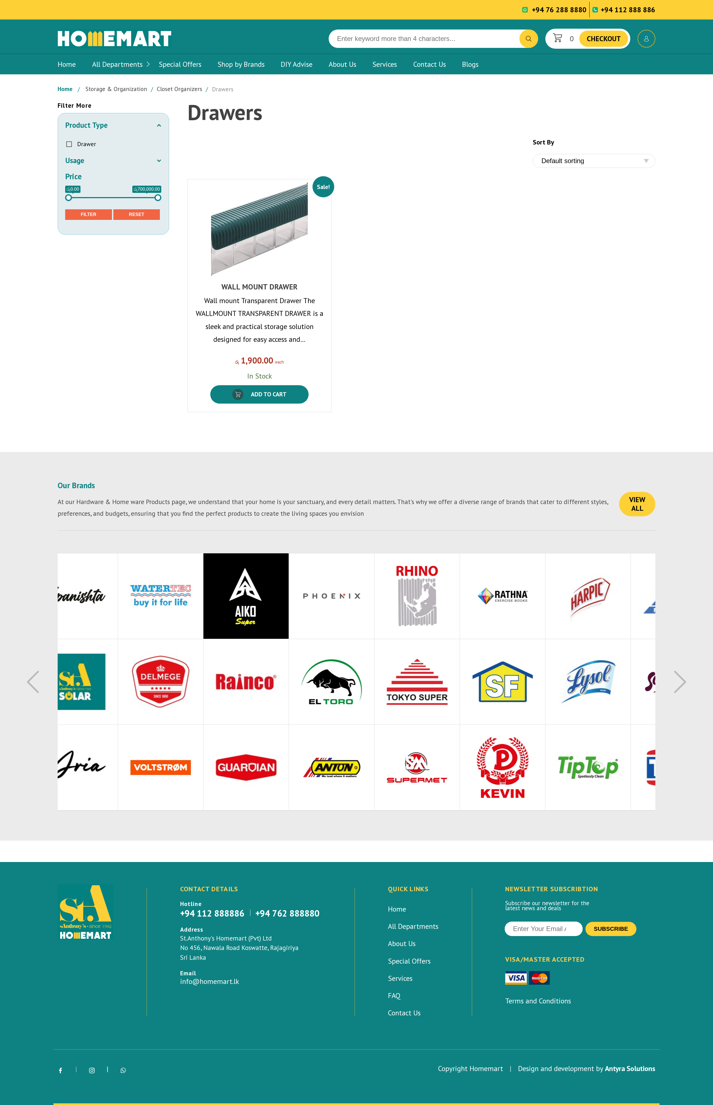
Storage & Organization (116, 89)
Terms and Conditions (538, 1000)
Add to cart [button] (269, 394)
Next (680, 682)
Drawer (86, 144)
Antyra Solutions (630, 1068)
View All (637, 504)
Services (384, 64)
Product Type (86, 125)
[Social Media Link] (60, 1070)
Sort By (543, 142)
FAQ (394, 995)
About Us (342, 64)
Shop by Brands (241, 64)
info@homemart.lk (209, 981)
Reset (136, 214)
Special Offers (180, 64)
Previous (33, 682)
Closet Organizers (179, 89)
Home (67, 64)
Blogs (470, 64)
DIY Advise (296, 64)
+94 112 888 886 (628, 9)
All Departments (117, 64)
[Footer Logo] (85, 912)
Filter (88, 214)
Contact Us (429, 64)
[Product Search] (528, 39)
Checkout (604, 38)
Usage (74, 160)
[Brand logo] (100, 596)
